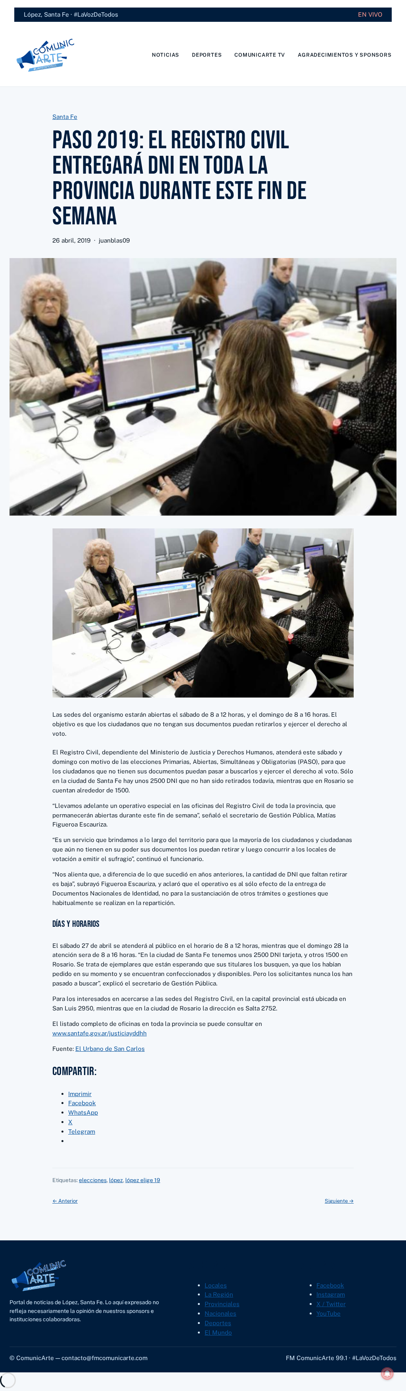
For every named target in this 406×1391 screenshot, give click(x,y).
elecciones (93, 1180)
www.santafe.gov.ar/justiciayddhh (99, 1033)
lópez (116, 1180)
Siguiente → (339, 1201)
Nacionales (220, 1313)
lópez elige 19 (142, 1180)
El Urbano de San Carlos (110, 1048)
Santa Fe (64, 116)
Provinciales (222, 1303)
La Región (219, 1294)
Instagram (330, 1294)
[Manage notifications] (387, 1373)
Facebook (330, 1285)
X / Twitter (331, 1303)
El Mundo (218, 1332)
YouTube (328, 1313)
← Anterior (65, 1201)
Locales (216, 1285)
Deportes (218, 1322)
